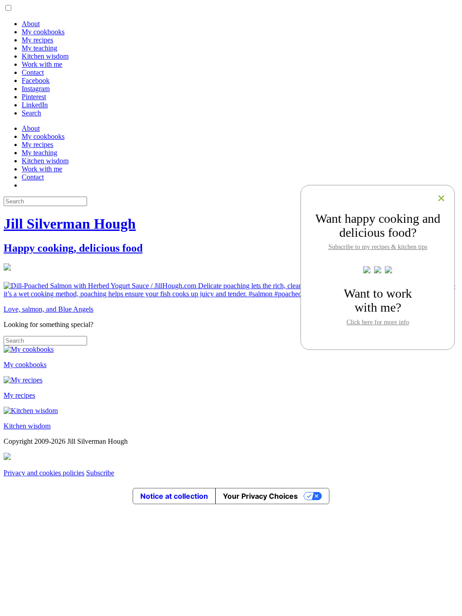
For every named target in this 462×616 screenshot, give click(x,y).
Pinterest (34, 97)
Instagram (36, 88)
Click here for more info (377, 322)
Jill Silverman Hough (70, 224)
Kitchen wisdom (45, 56)
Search (31, 113)
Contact (33, 72)
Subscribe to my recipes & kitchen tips (377, 246)
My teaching (39, 48)
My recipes (37, 40)
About (31, 24)
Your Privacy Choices (260, 496)
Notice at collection (174, 496)
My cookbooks (43, 32)
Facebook (36, 80)
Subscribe (100, 473)
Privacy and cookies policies (44, 473)
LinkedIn (35, 105)
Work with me (42, 64)
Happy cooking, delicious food (73, 248)
